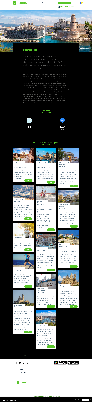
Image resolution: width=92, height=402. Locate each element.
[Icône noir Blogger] (27, 363)
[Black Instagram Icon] (20, 363)
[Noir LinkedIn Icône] (24, 363)
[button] (64, 3)
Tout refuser (77, 399)
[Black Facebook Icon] (17, 363)
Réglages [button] (71, 399)
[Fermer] (90, 399)
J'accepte (86, 399)
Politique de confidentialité (10, 400)
